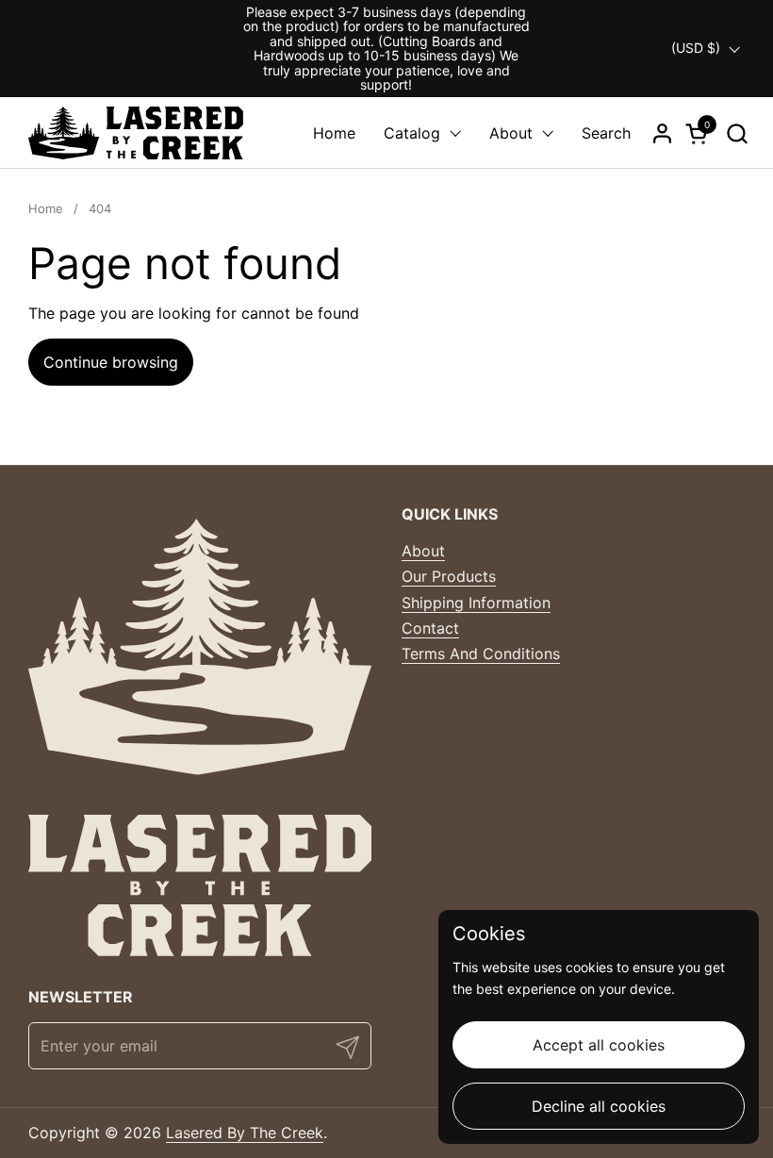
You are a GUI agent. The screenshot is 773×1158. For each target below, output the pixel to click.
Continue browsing (110, 362)
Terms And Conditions (481, 653)
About (423, 550)
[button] (736, 133)
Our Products (449, 576)
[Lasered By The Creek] (135, 133)
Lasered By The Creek (244, 1132)
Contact (430, 628)
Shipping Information (476, 602)
